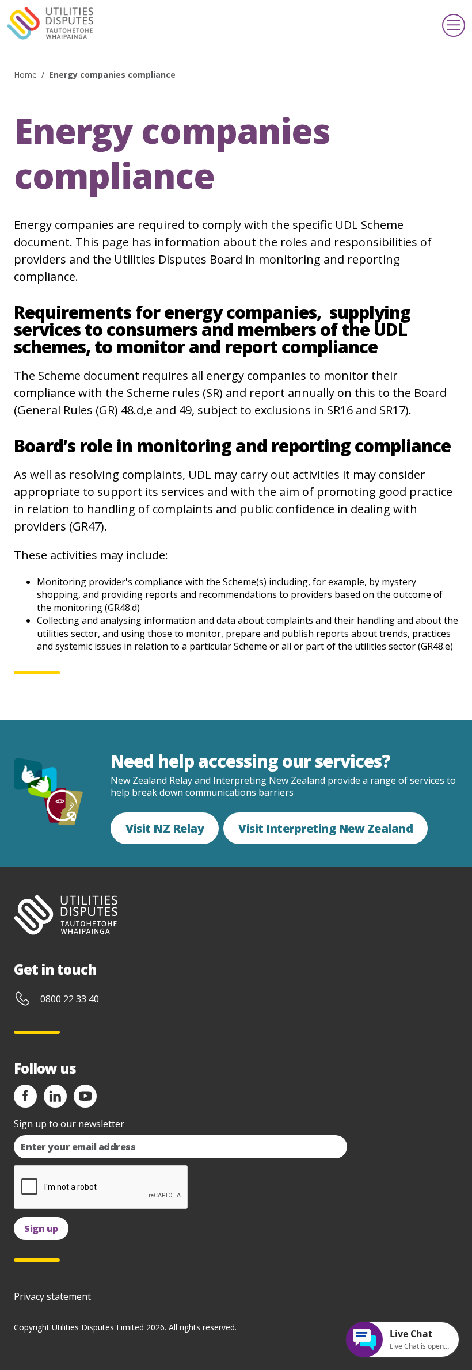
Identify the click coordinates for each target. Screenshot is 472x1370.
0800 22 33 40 (69, 999)
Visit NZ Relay (164, 828)
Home (25, 74)
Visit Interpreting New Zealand (325, 828)
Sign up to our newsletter (69, 1123)
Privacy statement (52, 1296)
